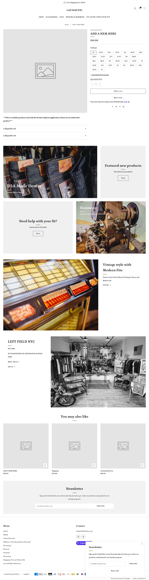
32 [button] (117, 65)
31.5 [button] (102, 65)
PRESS (5, 535)
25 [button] (93, 52)
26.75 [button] (94, 57)
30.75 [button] (134, 61)
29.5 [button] (140, 65)
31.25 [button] (94, 65)
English (26, 574)
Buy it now (118, 98)
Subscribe (133, 564)
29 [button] (124, 65)
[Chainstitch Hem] (123, 446)
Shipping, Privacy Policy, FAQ (14, 560)
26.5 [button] (140, 52)
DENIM (106, 285)
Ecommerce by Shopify (123, 578)
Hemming (7, 545)
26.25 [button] (132, 52)
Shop (123, 178)
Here (38, 233)
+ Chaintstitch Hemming (99, 75)
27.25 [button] (103, 57)
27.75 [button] (119, 57)
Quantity (96, 79)
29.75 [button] (94, 70)
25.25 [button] (101, 52)
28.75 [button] (102, 61)
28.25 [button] (134, 57)
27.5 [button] (111, 57)
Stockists (6, 553)
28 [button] (126, 57)
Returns (6, 549)
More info (115, 571)
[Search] (145, 8)
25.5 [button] (109, 52)
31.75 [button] (110, 65)
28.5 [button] (93, 61)
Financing (7, 556)
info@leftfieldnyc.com (84, 531)
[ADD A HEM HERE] (26, 446)
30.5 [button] (126, 61)
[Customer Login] (135, 9)
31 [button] (142, 61)
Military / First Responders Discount (17, 542)
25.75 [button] (117, 52)
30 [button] (110, 61)
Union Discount (9, 538)
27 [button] (102, 70)
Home (67, 24)
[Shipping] (74, 446)
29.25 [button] (132, 65)
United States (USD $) (11, 574)
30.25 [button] (118, 61)
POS (112, 578)
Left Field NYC (74, 10)
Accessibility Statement (12, 563)
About (5, 531)
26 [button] (125, 52)
